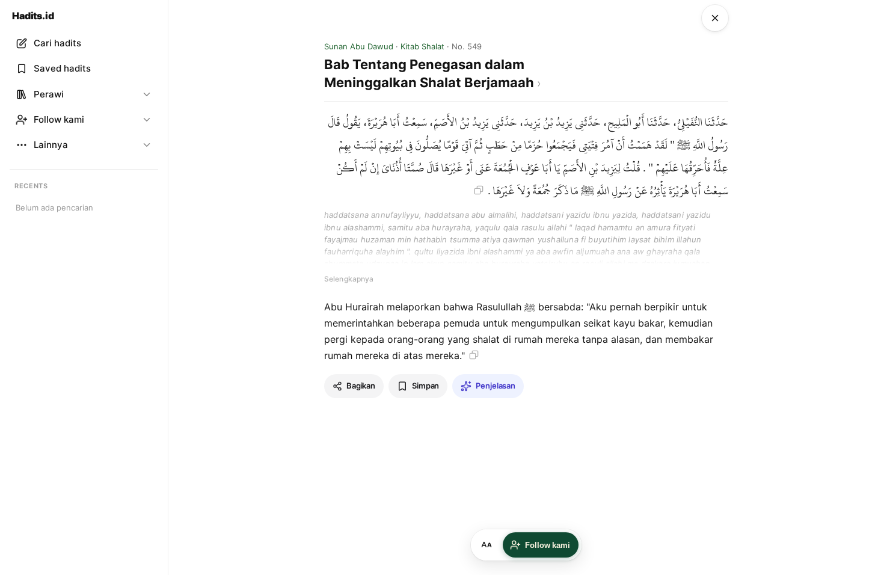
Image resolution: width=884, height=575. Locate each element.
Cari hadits (57, 43)
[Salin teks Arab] (478, 190)
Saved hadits (62, 68)
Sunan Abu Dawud (358, 46)
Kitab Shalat (422, 46)
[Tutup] (715, 18)
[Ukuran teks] (486, 545)
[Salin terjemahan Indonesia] (474, 355)
